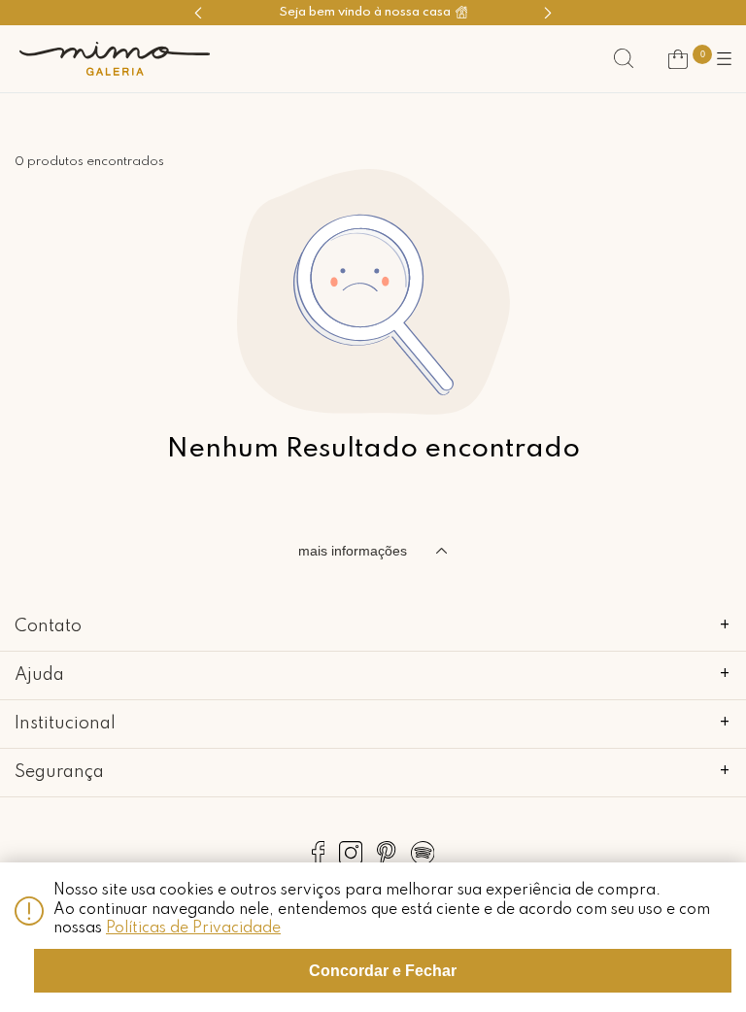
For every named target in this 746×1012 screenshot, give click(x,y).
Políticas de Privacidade (193, 928)
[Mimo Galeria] (114, 59)
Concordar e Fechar (383, 970)
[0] (678, 59)
